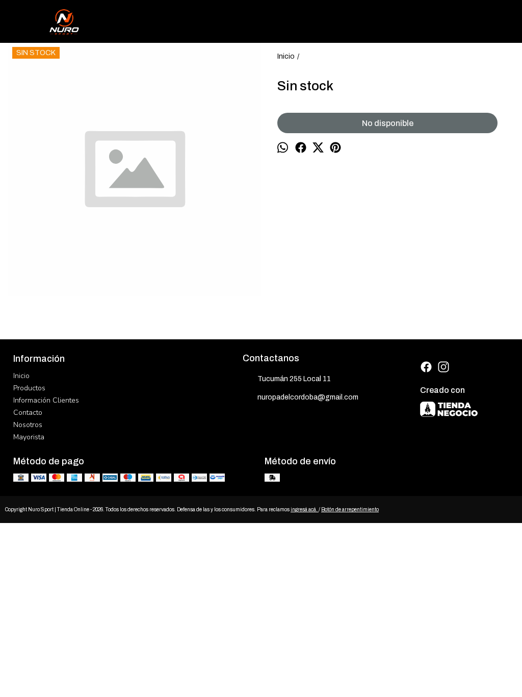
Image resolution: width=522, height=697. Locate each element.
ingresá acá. (305, 509)
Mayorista (28, 437)
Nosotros (27, 425)
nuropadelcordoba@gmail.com (307, 397)
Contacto (27, 412)
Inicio (21, 376)
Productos (29, 388)
